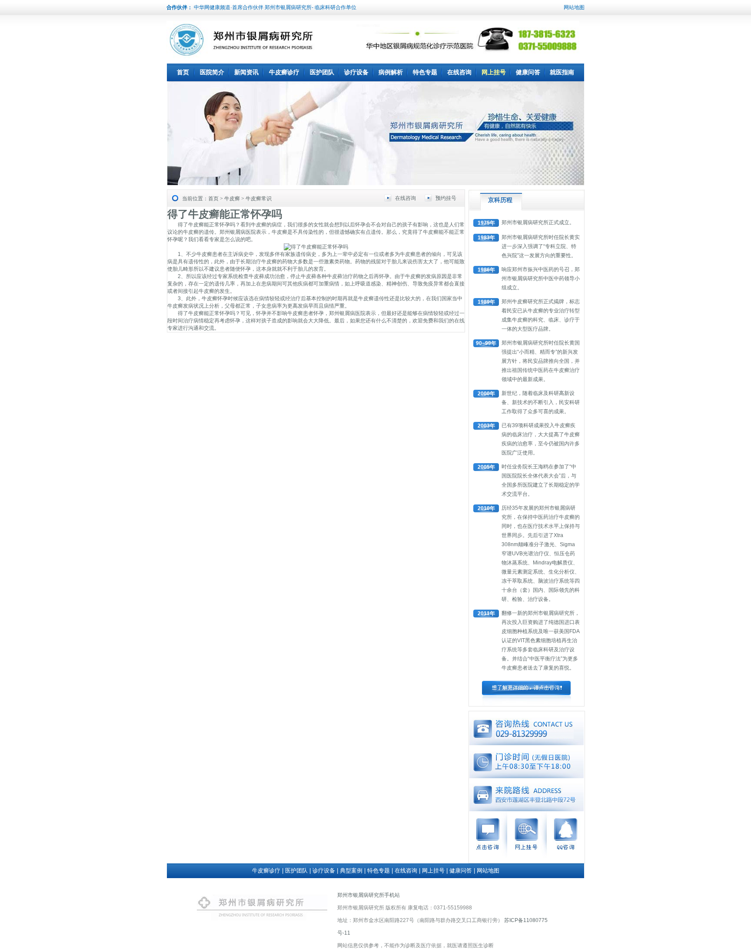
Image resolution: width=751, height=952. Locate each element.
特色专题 (425, 72)
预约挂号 (445, 198)
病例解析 (391, 72)
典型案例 (351, 870)
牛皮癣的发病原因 (426, 276)
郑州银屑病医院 (237, 232)
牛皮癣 (232, 199)
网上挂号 (494, 72)
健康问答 (528, 72)
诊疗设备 (356, 72)
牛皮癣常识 (259, 199)
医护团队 (322, 72)
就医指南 (562, 72)
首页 (183, 72)
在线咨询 (459, 72)
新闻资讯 (246, 72)
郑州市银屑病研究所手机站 (368, 895)
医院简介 (212, 72)
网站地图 (574, 7)
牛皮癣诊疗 (284, 72)
